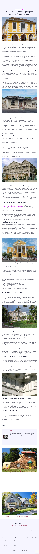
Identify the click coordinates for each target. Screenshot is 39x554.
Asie (15, 542)
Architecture (17, 9)
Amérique (16, 540)
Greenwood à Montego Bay (16, 206)
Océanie (15, 545)
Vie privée (3, 542)
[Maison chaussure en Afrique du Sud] (19, 460)
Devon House (9, 294)
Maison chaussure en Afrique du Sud (9, 472)
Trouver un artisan (5, 545)
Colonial (3, 425)
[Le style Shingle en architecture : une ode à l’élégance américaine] (19, 504)
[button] (33, 1)
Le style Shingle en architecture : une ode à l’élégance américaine (15, 516)
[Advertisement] (19, 482)
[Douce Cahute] (3, 1)
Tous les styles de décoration (32, 537)
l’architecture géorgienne (16, 48)
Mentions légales (5, 540)
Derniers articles (4, 537)
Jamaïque (22, 9)
